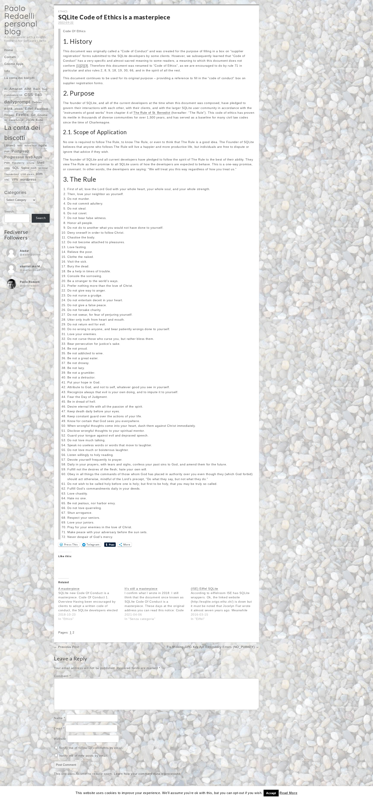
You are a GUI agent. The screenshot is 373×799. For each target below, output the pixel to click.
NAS (20, 145)
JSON (30, 120)
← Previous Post (66, 647)
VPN (15, 179)
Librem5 (9, 145)
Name (59, 718)
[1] (78, 65)
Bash (36, 89)
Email (59, 728)
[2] (82, 65)
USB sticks (27, 174)
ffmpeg (9, 115)
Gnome (42, 115)
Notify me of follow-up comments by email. (91, 748)
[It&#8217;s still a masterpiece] (158, 603)
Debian (37, 102)
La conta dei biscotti (19, 78)
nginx (43, 145)
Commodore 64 (13, 95)
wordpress (28, 179)
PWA (7, 163)
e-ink (8, 108)
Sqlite (25, 168)
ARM (27, 89)
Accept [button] (271, 793)
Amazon (15, 89)
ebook (19, 108)
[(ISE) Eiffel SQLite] (224, 603)
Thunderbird (11, 174)
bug (44, 89)
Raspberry (18, 163)
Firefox (22, 115)
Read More (288, 793)
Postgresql (21, 151)
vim (39, 174)
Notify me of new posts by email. (83, 755)
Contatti (10, 57)
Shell (40, 162)
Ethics (63, 11)
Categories (15, 192)
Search (9, 211)
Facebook (42, 108)
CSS (28, 95)
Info (7, 71)
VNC (7, 179)
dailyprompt (17, 101)
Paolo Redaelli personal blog (20, 19)
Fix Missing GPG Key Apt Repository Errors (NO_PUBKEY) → (213, 647)
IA (5, 120)
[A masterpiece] (91, 603)
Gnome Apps (14, 64)
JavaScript (16, 120)
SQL (15, 168)
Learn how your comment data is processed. (147, 773)
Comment (62, 676)
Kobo (39, 120)
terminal (43, 168)
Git (33, 115)
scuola (31, 163)
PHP (6, 151)
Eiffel (29, 108)
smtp (7, 168)
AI (5, 89)
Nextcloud (30, 145)
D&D (38, 95)
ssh (33, 168)
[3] (86, 65)
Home (8, 50)
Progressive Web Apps (23, 157)
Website (60, 739)
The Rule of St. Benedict (151, 112)
